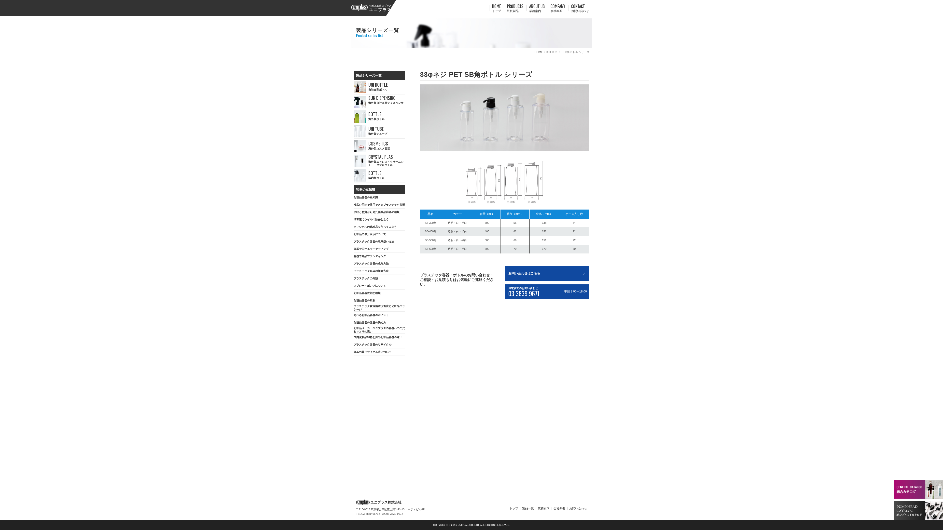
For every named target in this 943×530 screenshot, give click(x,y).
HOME (496, 9)
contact (580, 9)
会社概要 (559, 508)
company (558, 9)
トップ (513, 508)
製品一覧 (528, 508)
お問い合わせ (578, 508)
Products (515, 9)
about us (537, 9)
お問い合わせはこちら (524, 273)
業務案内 (544, 508)
